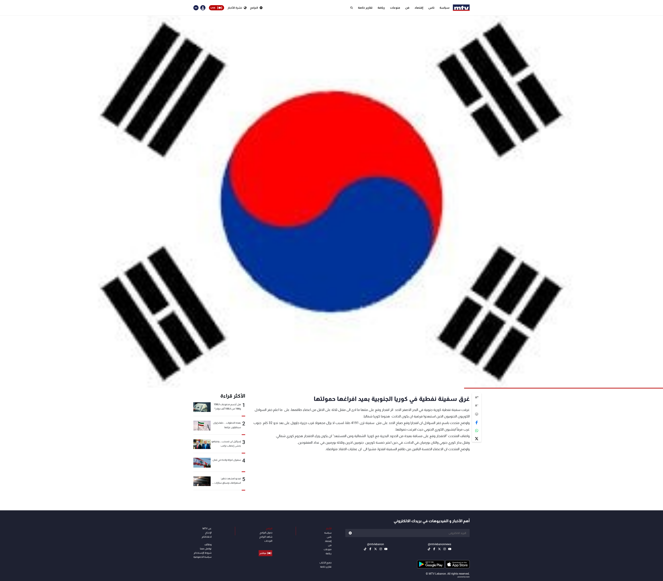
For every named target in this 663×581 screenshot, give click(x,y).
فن (407, 7)
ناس (431, 7)
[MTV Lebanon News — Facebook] (434, 549)
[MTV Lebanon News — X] (439, 549)
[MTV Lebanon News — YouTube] (449, 549)
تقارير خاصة (365, 7)
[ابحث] (351, 7)
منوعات (395, 7)
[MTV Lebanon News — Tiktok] (429, 549)
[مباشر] (265, 545)
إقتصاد (419, 7)
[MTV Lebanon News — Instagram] (444, 549)
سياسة (444, 7)
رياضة (381, 7)
